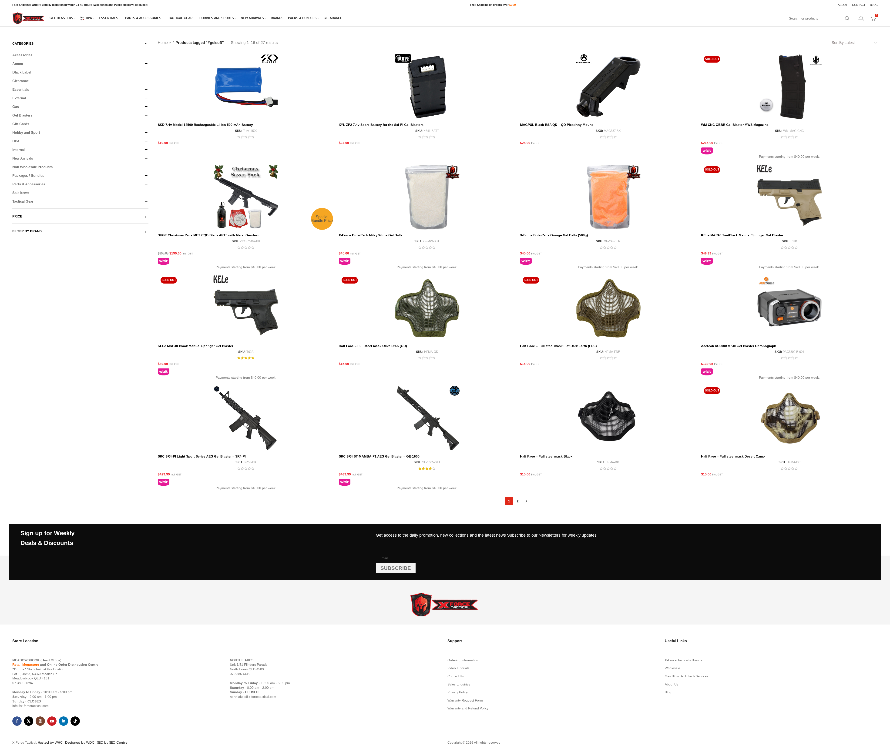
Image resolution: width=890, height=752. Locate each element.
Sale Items (20, 193)
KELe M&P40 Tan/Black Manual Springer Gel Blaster (742, 235)
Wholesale (672, 668)
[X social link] (28, 721)
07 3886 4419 (240, 674)
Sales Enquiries (458, 684)
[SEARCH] (847, 18)
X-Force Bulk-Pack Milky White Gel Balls (371, 235)
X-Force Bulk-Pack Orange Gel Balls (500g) (554, 235)
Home (163, 43)
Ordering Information (462, 660)
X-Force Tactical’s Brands (683, 660)
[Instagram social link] (40, 721)
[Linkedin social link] (63, 721)
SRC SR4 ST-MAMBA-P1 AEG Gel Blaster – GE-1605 (379, 456)
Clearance (20, 81)
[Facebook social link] (17, 721)
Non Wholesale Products (32, 167)
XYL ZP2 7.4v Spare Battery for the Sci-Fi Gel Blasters (381, 125)
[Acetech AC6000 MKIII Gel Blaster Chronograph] (789, 307)
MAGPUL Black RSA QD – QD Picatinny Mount (556, 125)
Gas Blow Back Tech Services (686, 676)
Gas (15, 107)
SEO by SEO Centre (112, 742)
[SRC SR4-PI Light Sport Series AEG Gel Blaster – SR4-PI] (246, 418)
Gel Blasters (22, 115)
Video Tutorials (458, 668)
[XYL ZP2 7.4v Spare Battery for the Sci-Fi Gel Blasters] (427, 86)
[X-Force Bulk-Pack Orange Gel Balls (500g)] (608, 197)
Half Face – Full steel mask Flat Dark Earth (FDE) (558, 346)
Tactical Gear (23, 201)
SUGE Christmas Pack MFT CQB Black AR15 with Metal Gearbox (208, 235)
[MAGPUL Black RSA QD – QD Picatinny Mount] (608, 86)
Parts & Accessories (28, 184)
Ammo (17, 64)
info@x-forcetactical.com (30, 706)
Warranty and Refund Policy (467, 708)
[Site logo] (28, 18)
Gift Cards (20, 124)
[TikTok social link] (75, 721)
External (19, 98)
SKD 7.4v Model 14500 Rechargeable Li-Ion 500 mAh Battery (205, 125)
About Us (671, 684)
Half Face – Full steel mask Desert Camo (733, 456)
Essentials (20, 89)
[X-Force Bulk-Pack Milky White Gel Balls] (427, 197)
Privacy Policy (457, 692)
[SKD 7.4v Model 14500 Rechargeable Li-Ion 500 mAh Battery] (246, 86)
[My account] (861, 18)
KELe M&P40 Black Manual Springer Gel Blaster (195, 346)
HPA (16, 141)
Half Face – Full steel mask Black (546, 456)
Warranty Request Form (465, 700)
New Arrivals (22, 158)
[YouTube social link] (52, 721)
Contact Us (455, 676)
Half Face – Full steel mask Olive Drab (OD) (373, 346)
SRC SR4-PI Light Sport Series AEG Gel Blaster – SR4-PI (202, 456)
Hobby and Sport (26, 132)
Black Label (21, 72)
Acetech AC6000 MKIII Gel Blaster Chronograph (738, 346)
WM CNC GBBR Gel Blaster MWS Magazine (735, 125)
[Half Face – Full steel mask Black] (608, 418)
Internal (18, 150)
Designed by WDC (79, 742)
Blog (668, 692)
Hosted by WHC (50, 742)
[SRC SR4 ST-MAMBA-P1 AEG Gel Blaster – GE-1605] (427, 418)
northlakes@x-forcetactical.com (253, 697)
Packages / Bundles (28, 175)
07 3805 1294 (22, 683)
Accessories (22, 55)
